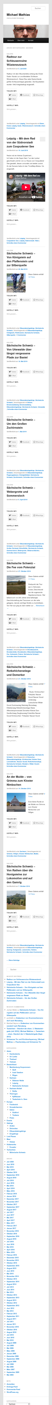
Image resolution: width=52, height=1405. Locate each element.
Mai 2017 (10, 1217)
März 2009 (11, 1351)
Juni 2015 (10, 1271)
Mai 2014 (10, 1292)
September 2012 (13, 1305)
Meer (8, 1139)
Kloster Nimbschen (26, 854)
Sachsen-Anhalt (16, 1088)
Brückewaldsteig (13, 405)
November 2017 (13, 1201)
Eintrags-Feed (12, 1386)
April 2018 (11, 1188)
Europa (9, 1102)
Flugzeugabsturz (13, 475)
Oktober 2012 (12, 1303)
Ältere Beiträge (13, 960)
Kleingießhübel (24, 475)
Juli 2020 (10, 1161)
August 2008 (11, 1361)
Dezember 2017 (13, 1199)
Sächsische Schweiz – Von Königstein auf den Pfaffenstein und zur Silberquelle (21, 259)
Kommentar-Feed (13, 1389)
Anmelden (11, 1384)
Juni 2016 (10, 1244)
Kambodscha (15, 1054)
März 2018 (11, 1191)
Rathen (33, 950)
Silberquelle (11, 335)
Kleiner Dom (36, 759)
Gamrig (9, 950)
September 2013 (13, 1297)
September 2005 (13, 1372)
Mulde (36, 854)
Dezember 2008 (13, 1356)
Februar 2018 (12, 1193)
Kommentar (21, 335)
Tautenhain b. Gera (19, 1099)
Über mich (20, 40)
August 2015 (11, 1268)
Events (9, 1120)
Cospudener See (13, 240)
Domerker (31, 757)
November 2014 (13, 1276)
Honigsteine (17, 950)
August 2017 (11, 1209)
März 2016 (11, 1252)
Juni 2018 (10, 1183)
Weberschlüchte (33, 550)
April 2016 (11, 1249)
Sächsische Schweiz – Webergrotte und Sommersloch (21, 491)
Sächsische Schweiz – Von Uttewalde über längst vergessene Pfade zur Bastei (21, 351)
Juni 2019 (10, 1164)
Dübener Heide (18, 1080)
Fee (8, 654)
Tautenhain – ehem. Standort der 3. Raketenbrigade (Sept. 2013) (25, 1034)
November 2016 (13, 1231)
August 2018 (11, 1177)
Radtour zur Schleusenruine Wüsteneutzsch (17, 60)
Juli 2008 (10, 1364)
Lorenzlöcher (11, 761)
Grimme (9, 854)
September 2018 (13, 1175)
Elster (42, 123)
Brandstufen (22, 652)
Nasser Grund (22, 761)
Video (37, 240)
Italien (12, 1110)
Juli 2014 (10, 1287)
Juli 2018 (10, 1180)
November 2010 (13, 1327)
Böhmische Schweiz (17, 1152)
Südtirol (15, 1112)
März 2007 (11, 1369)
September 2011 (13, 1316)
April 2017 (11, 1220)
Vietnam (13, 1062)
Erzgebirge (14, 1133)
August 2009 (11, 1343)
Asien (9, 1051)
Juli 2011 (10, 1321)
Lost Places (11, 1136)
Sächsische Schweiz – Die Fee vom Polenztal (21, 565)
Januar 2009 (11, 1353)
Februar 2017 (12, 1225)
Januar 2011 (11, 1324)
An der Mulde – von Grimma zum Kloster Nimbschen (20, 780)
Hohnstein (13, 654)
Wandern (25, 764)
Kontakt (30, 40)
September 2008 (13, 1359)
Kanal (9, 126)
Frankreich (14, 1104)
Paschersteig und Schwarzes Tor (28, 1042)
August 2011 (11, 1319)
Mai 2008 (10, 1367)
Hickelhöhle (23, 548)
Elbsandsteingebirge (27, 328)
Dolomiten (14, 1128)
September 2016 (13, 1236)
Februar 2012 (12, 1313)
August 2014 (11, 1284)
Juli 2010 (10, 1335)
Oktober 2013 (12, 1295)
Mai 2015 (10, 1273)
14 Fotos (31, 277)
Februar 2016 (12, 1255)
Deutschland (11, 1064)
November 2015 (13, 1260)
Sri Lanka (13, 1056)
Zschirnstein (17, 477)
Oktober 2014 (12, 1279)
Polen (12, 1118)
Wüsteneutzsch (27, 126)
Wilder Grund (34, 764)
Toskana (15, 1115)
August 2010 (11, 1332)
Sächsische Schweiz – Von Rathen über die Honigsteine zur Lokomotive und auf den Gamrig (21, 874)
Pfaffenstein (19, 333)
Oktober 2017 (12, 1204)
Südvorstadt (29, 240)
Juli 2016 (10, 1241)
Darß (14, 1070)
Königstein (10, 333)
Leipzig (22, 123)
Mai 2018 (10, 1185)
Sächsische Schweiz (32, 333)
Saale (19, 126)
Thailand (13, 1059)
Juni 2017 (10, 1215)
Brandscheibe (12, 652)
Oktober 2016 (12, 1233)
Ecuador (13, 1147)
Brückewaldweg (25, 405)
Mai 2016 (10, 1247)
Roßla (14, 1091)
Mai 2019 (10, 1167)
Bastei (30, 402)
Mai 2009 (10, 1348)
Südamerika (11, 1144)
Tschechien (11, 1149)
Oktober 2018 (12, 1172)
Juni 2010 (10, 1337)
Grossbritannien (16, 1107)
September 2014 (13, 1281)
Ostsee (12, 1142)
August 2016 (11, 1239)
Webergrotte (22, 550)
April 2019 (11, 1169)
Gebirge (10, 1123)
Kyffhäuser (16, 1096)
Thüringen (14, 1093)
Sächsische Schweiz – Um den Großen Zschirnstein (21, 423)
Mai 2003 (10, 1375)
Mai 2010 (10, 1340)
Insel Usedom (17, 1072)
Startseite (10, 40)
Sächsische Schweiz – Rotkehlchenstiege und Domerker (21, 671)
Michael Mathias (18, 14)
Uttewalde (41, 407)
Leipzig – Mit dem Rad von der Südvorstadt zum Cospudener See (21, 142)
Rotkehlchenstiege (34, 761)
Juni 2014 (10, 1289)
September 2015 (13, 1265)
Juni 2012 (10, 1308)
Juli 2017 (10, 1212)
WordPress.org (12, 1392)
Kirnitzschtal (26, 759)
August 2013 (11, 1300)
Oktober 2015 (12, 1263)
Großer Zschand (12, 548)
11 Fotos (31, 579)
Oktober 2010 (12, 1329)
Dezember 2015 (13, 1257)
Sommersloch (12, 550)
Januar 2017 (11, 1228)
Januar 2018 (11, 1196)
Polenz (20, 654)
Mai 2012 (10, 1311)
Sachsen (23, 851)
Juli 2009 (10, 1345)
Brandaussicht (33, 649)
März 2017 (11, 1223)
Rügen (14, 1075)
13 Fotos (31, 894)
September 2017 (13, 1207)
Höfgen (15, 854)
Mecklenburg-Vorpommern (20, 1067)
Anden (12, 1126)
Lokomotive (26, 950)
